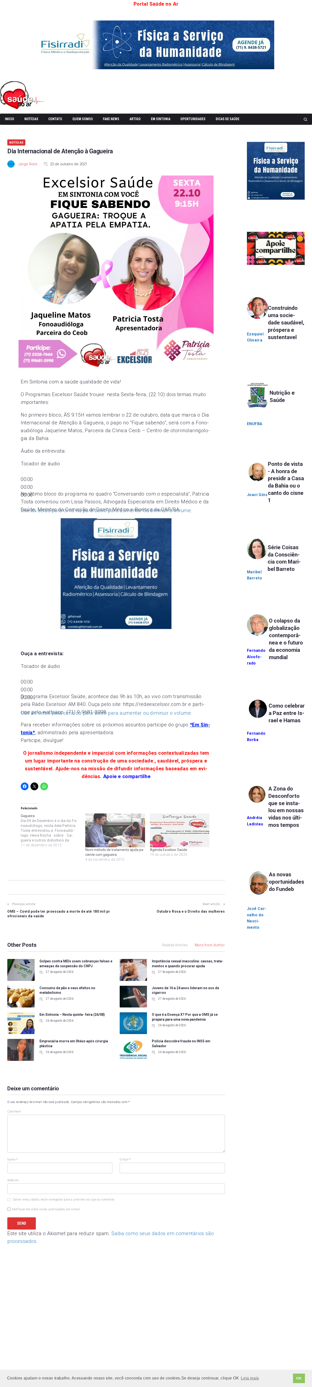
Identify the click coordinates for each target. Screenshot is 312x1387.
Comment (14, 1111)
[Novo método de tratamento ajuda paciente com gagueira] (115, 830)
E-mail (125, 1159)
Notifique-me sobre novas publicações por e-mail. (46, 1209)
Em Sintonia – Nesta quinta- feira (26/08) (72, 1014)
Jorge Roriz (27, 164)
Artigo (135, 119)
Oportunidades (192, 119)
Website (12, 1180)
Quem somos (82, 119)
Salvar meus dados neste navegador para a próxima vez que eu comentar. (64, 1199)
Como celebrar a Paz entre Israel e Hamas (287, 713)
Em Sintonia (160, 119)
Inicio (9, 119)
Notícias (31, 119)
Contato (55, 119)
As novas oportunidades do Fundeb (286, 881)
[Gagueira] (53, 830)
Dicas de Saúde (227, 119)
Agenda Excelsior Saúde (168, 850)
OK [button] (299, 1378)
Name (12, 1159)
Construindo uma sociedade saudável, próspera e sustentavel (286, 322)
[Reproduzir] (22, 675)
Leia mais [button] (250, 1378)
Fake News (111, 119)
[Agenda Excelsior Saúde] (180, 830)
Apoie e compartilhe (126, 776)
